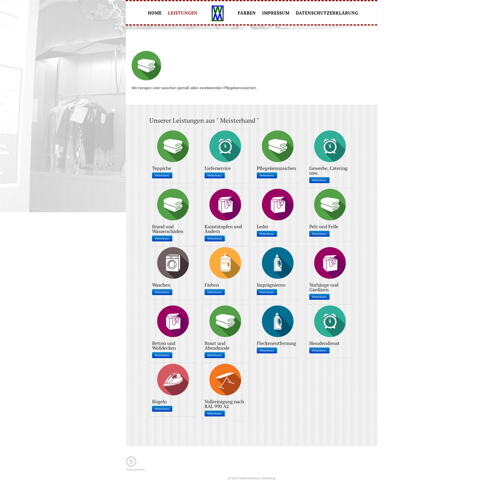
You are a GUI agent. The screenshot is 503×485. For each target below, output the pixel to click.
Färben (247, 13)
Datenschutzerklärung (327, 13)
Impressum (275, 13)
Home (155, 13)
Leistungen (182, 13)
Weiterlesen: (162, 175)
